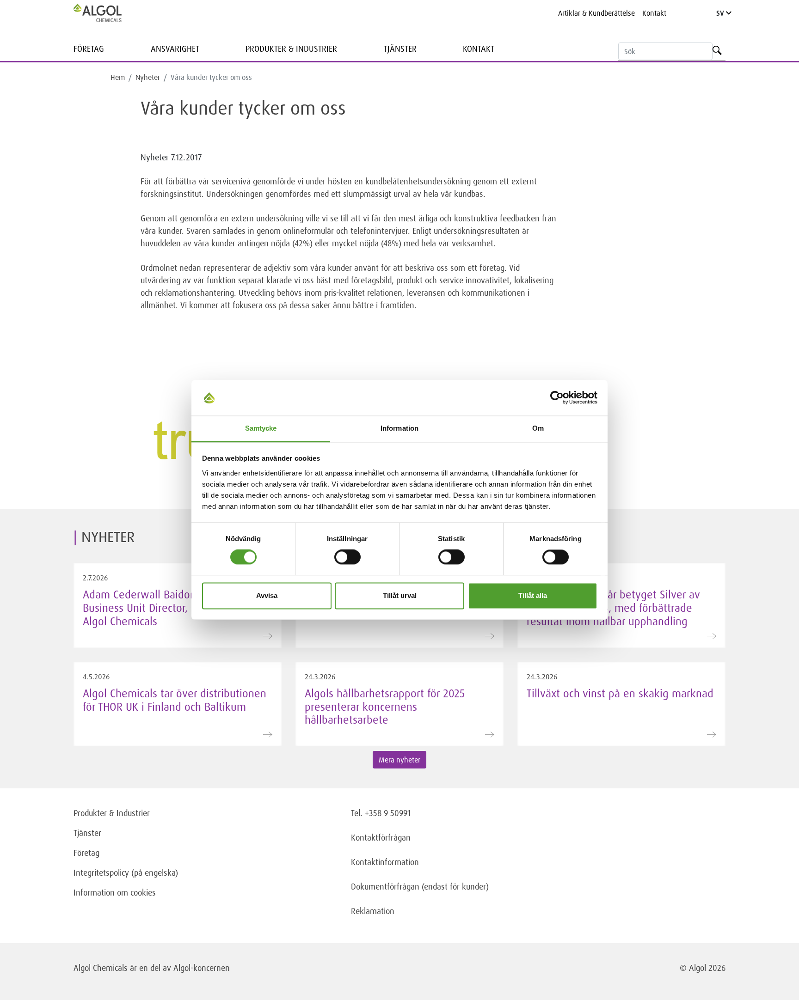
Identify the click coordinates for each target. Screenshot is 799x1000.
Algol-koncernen (201, 968)
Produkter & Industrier (291, 48)
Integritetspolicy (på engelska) (126, 872)
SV (721, 13)
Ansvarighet (175, 48)
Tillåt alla (532, 595)
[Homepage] (107, 13)
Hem (118, 77)
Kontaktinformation (385, 862)
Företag (89, 48)
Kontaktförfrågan (381, 837)
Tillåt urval (400, 595)
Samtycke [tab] (261, 428)
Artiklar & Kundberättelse (596, 13)
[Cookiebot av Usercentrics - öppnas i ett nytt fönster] (556, 398)
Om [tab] (538, 428)
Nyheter (147, 77)
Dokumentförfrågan (385, 886)
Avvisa (266, 595)
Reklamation (372, 911)
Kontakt (654, 13)
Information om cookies (115, 892)
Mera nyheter (399, 759)
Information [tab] (399, 428)
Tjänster (400, 48)
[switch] (347, 557)
